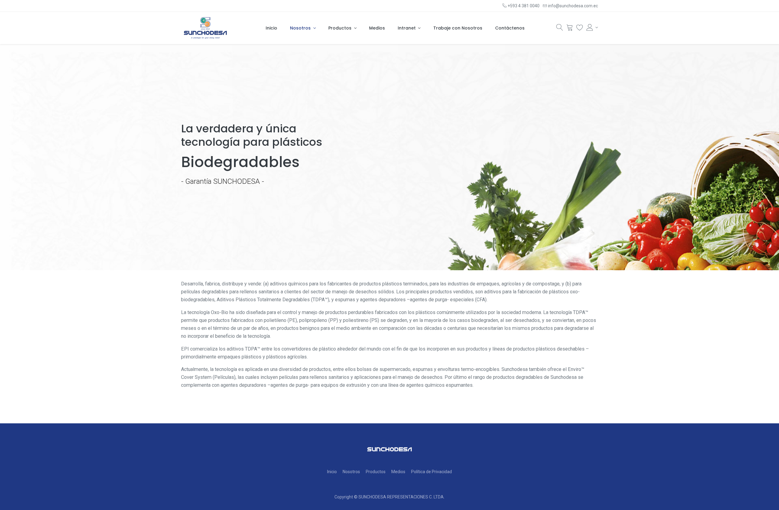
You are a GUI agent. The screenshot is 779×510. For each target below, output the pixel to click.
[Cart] (569, 28)
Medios (398, 471)
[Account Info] (592, 27)
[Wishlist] (579, 28)
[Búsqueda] (559, 28)
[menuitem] (271, 28)
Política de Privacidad (431, 471)
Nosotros (351, 471)
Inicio (332, 471)
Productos (376, 471)
